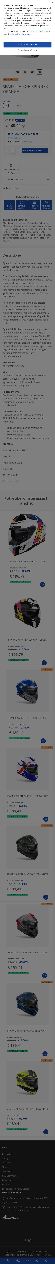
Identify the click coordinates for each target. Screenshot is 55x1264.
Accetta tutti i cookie (28, 44)
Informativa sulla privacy (20, 34)
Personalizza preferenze (27, 50)
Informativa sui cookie (39, 31)
